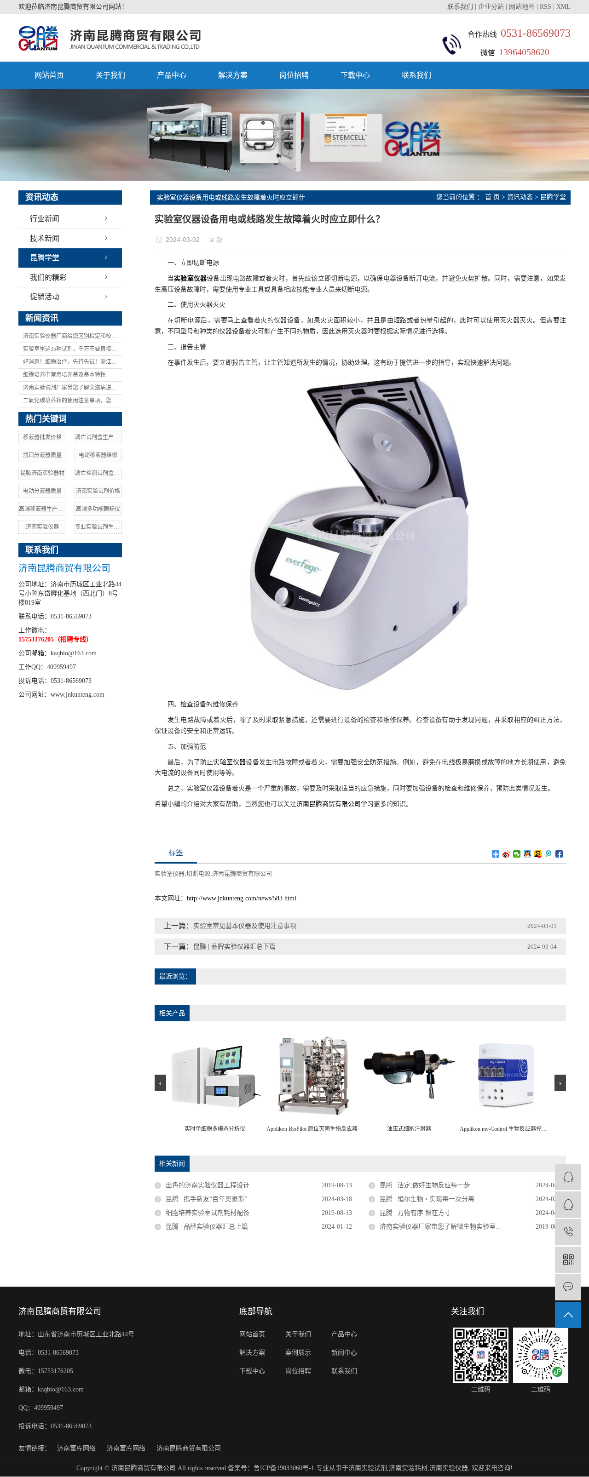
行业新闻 (44, 219)
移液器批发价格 (42, 437)
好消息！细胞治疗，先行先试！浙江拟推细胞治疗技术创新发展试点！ (72, 362)
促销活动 (44, 297)
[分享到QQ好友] (527, 854)
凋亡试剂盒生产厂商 (98, 437)
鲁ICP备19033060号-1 (284, 1468)
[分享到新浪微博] (506, 854)
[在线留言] (568, 1287)
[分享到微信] (517, 854)
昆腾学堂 (44, 258)
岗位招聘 (294, 75)
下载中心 (355, 75)
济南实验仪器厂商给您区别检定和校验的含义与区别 (72, 336)
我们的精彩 (48, 277)
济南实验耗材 (408, 1468)
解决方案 (233, 75)
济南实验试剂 (367, 1468)
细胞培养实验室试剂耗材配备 (207, 1212)
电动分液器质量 (42, 491)
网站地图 (522, 6)
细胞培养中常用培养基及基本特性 (64, 375)
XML (563, 6)
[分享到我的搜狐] (538, 854)
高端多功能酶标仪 (98, 509)
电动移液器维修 (98, 455)
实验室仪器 (229, 762)
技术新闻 (44, 238)
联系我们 (461, 6)
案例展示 (298, 1352)
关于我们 (110, 75)
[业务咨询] (568, 1177)
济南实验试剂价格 (98, 491)
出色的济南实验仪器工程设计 (207, 1185)
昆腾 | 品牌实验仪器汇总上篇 (207, 1226)
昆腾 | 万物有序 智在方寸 (415, 1212)
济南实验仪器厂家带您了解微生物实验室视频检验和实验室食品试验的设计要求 (473, 1226)
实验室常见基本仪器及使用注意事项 (244, 925)
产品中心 (171, 75)
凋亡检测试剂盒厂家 (98, 473)
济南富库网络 (76, 1448)
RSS (545, 6)
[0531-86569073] (568, 1232)
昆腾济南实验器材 (42, 473)
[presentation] (160, 1083)
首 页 (492, 197)
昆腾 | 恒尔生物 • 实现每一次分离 (427, 1199)
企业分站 (491, 6)
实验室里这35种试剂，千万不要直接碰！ (72, 349)
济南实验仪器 (42, 527)
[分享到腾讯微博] (549, 854)
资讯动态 (520, 197)
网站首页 (49, 75)
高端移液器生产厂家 (42, 509)
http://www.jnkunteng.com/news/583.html (241, 898)
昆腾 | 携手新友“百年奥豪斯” (206, 1199)
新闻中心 (344, 1352)
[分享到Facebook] (559, 854)
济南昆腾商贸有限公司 (328, 804)
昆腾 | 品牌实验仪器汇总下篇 (234, 946)
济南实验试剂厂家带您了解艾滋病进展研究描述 (72, 387)
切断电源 (198, 873)
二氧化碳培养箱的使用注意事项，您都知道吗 (72, 400)
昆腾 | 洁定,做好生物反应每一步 (425, 1185)
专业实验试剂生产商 (98, 527)
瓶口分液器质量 (42, 455)
